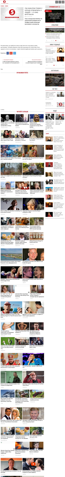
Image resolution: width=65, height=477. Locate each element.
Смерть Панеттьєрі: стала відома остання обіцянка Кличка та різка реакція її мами (58, 197)
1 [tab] (50, 22)
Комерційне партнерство (48, 103)
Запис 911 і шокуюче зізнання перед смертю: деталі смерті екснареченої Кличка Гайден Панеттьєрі (59, 139)
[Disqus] (22, 93)
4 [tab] (57, 40)
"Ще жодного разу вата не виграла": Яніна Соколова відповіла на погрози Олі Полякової (59, 181)
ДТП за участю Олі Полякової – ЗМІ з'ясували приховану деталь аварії (58, 214)
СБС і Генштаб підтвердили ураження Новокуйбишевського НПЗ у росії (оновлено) (54, 38)
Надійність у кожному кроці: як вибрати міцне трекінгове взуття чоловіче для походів (51, 95)
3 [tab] (55, 40)
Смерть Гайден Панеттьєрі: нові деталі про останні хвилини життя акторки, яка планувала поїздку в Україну (59, 205)
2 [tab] (59, 22)
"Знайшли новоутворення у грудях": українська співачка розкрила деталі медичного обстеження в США (58, 165)
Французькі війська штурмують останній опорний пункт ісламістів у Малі (34, 63)
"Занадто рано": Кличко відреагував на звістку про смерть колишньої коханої (59, 189)
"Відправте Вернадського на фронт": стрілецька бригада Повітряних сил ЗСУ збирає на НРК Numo (50, 61)
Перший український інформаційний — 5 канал (4, 2)
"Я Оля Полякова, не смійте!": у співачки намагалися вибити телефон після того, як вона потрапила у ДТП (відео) (59, 148)
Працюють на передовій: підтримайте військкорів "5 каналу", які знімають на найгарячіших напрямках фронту (51, 53)
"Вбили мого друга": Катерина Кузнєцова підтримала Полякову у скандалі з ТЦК (59, 174)
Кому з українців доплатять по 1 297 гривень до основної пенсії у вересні (58, 156)
